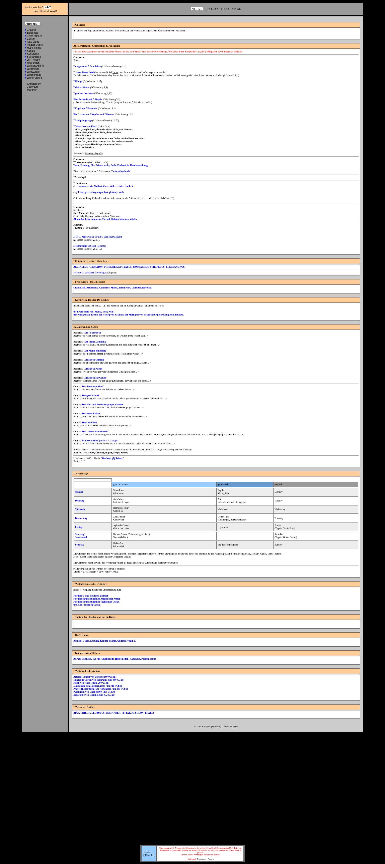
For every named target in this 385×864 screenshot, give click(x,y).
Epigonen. (112, 272)
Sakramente (34, 56)
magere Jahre (35, 44)
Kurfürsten (33, 53)
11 (224, 8)
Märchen (32, 89)
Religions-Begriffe (93, 153)
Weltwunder (33, 71)
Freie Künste (34, 35)
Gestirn (31, 38)
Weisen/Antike (35, 65)
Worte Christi (34, 77)
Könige (31, 50)
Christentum (34, 83)
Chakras (31, 29)
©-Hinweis (236, 9)
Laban (115, 72)
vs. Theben (33, 59)
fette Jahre (33, 41)
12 (227, 8)
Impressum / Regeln (205, 859)
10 (220, 8)
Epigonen (32, 32)
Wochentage (34, 74)
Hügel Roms (34, 47)
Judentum (32, 86)
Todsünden (33, 62)
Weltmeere (33, 68)
